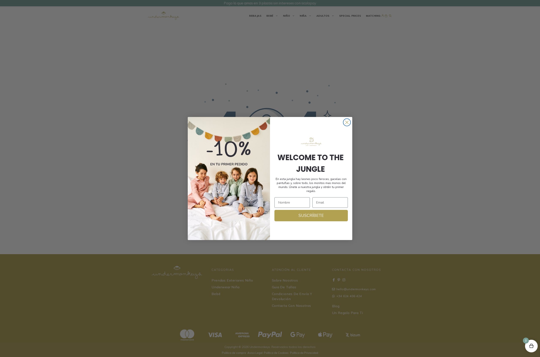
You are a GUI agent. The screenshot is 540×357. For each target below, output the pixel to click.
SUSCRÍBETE (311, 215)
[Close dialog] (347, 122)
